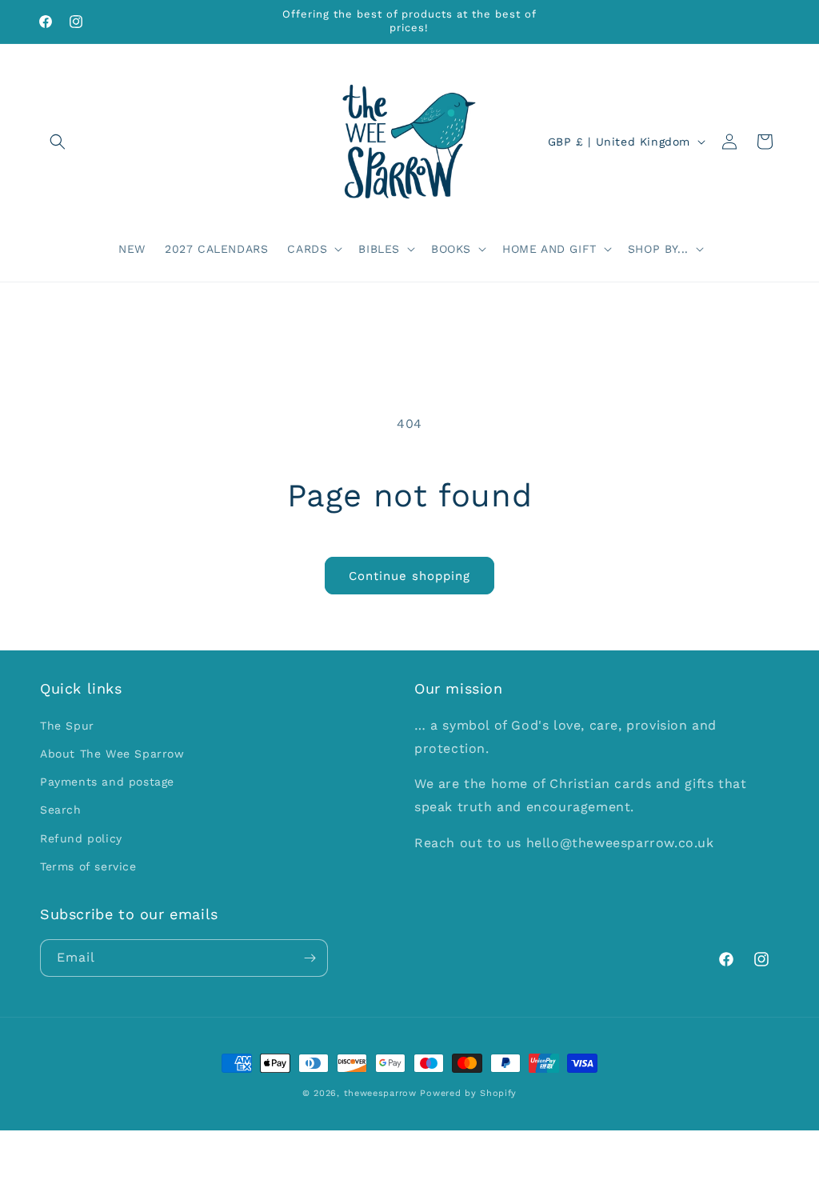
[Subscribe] (309, 958)
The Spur (67, 725)
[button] (57, 141)
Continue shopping (409, 576)
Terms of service (88, 866)
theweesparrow (380, 1093)
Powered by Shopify (468, 1093)
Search (61, 809)
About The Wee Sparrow (112, 753)
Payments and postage (107, 781)
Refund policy (81, 838)
